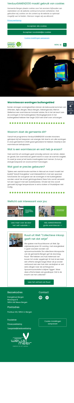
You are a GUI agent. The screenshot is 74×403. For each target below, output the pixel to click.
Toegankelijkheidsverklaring (19, 328)
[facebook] (40, 297)
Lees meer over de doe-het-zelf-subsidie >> (21, 224)
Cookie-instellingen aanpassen (36, 38)
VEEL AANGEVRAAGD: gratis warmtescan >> (52, 224)
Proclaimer (12, 319)
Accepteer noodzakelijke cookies (37, 32)
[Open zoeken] (65, 45)
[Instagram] (47, 297)
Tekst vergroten (71, 109)
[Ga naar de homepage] (14, 45)
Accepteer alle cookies (37, 26)
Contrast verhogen (71, 103)
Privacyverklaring (14, 20)
